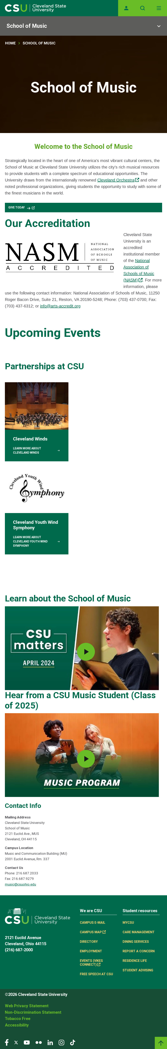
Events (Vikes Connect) (91, 962)
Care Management (139, 932)
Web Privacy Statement (26, 1005)
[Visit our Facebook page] (7, 1042)
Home (10, 43)
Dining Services (136, 942)
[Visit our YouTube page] (27, 1042)
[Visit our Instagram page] (61, 1042)
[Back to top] (161, 1043)
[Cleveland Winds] (36, 422)
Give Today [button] (19, 208)
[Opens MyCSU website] (126, 8)
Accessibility (17, 1025)
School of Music (27, 26)
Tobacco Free (17, 1018)
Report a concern (139, 951)
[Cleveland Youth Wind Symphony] (36, 509)
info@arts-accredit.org (60, 306)
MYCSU (128, 922)
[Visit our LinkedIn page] (50, 1042)
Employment (91, 951)
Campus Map (91, 932)
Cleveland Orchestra (115, 180)
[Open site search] (142, 8)
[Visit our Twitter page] (16, 1042)
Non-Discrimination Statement (33, 1012)
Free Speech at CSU (96, 974)
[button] (82, 647)
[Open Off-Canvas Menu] (159, 8)
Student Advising (138, 970)
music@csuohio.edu (20, 884)
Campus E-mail (92, 922)
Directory (89, 942)
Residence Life (135, 961)
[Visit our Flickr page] (38, 1042)
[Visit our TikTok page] (72, 1042)
